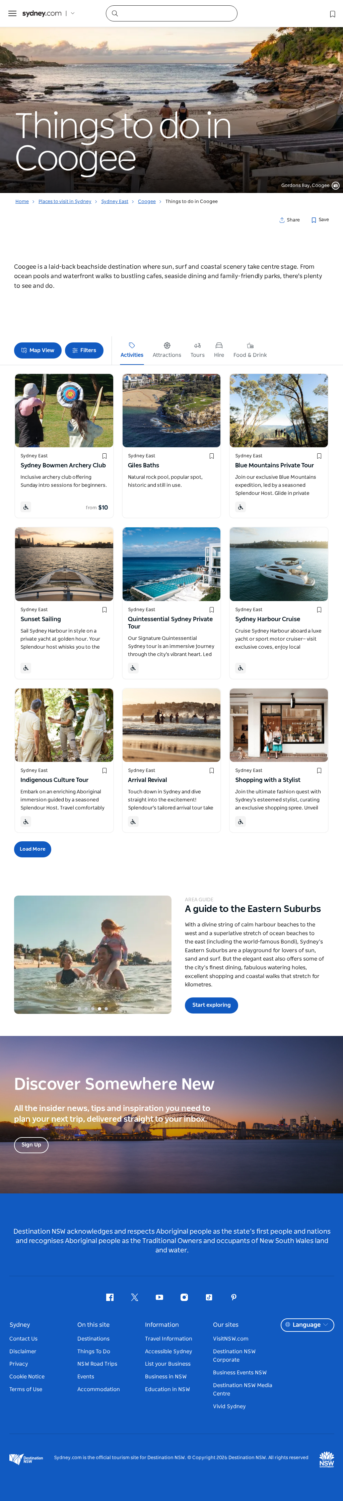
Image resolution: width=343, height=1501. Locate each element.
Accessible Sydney (168, 1351)
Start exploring (211, 1005)
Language (307, 1325)
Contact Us (23, 1339)
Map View (41, 350)
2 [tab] (86, 1008)
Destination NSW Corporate (234, 1356)
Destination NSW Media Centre (242, 1390)
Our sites (225, 1325)
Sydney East (114, 201)
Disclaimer (23, 1351)
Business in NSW (166, 1376)
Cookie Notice (27, 1376)
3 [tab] (92, 1008)
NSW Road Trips (97, 1364)
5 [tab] (106, 1008)
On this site (93, 1325)
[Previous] (24, 955)
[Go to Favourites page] (332, 13)
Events (85, 1376)
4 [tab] (99, 1008)
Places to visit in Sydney (65, 201)
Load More (33, 849)
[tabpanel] (171, 96)
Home (22, 201)
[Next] (161, 955)
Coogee (147, 201)
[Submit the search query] (114, 13)
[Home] (41, 13)
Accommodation (98, 1389)
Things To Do (93, 1351)
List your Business (168, 1364)
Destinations (93, 1339)
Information (162, 1325)
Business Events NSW (240, 1372)
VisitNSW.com (231, 1339)
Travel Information (168, 1339)
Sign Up (31, 1145)
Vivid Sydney (229, 1406)
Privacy (18, 1364)
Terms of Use (25, 1389)
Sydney (19, 1325)
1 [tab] (79, 1008)
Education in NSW (167, 1389)
